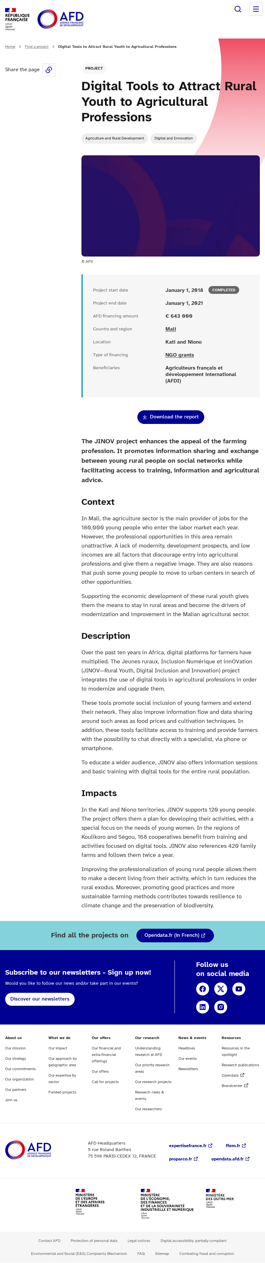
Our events (187, 1059)
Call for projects (105, 1082)
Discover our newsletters (39, 999)
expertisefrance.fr (188, 1146)
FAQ (141, 1254)
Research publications (240, 1065)
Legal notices (139, 1241)
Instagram (220, 1007)
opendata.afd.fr (227, 1159)
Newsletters (188, 1069)
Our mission (15, 1048)
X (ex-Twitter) (220, 988)
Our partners (15, 1090)
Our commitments (20, 1069)
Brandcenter (232, 1086)
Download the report (174, 417)
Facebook (202, 988)
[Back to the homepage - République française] (74, 19)
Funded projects (62, 1092)
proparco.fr (180, 1159)
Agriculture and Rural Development (114, 138)
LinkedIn (202, 1007)
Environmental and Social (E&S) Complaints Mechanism (79, 1254)
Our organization (19, 1079)
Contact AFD (49, 1241)
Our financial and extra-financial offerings (106, 1054)
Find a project (36, 47)
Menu (255, 9)
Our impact (57, 1048)
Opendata (230, 1075)
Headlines (186, 1048)
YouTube (238, 988)
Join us (11, 1100)
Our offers (100, 1071)
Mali (170, 329)
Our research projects (153, 1082)
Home (10, 47)
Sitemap (162, 1254)
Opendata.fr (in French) (171, 935)
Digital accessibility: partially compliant (194, 1241)
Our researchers (148, 1109)
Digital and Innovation (173, 138)
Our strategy (15, 1059)
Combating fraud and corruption (206, 1254)
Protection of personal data (94, 1241)
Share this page (48, 69)
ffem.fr (233, 1146)
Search (237, 9)
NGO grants (179, 355)
